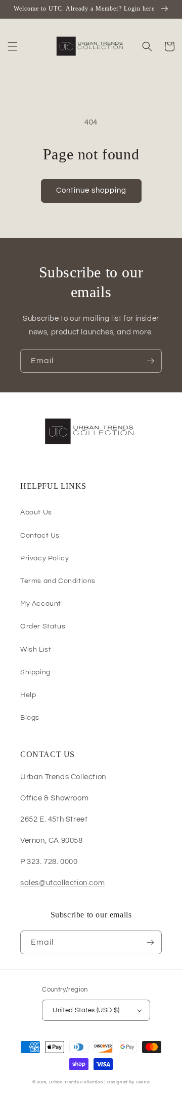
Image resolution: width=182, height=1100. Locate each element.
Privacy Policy (44, 558)
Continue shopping (91, 190)
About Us (36, 512)
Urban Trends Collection (76, 1082)
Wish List (35, 649)
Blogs (29, 717)
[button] (13, 46)
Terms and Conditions (58, 581)
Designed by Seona (128, 1082)
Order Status (42, 626)
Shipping (35, 672)
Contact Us (40, 535)
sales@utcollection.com (62, 883)
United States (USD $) (86, 1010)
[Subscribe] (150, 361)
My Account (40, 603)
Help (28, 695)
